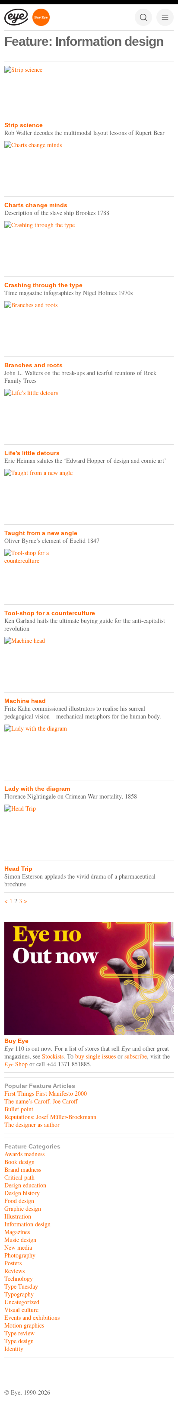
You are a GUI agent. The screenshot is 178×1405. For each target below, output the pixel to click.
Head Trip (18, 868)
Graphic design (22, 1208)
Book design (19, 1162)
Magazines (17, 1232)
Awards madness (24, 1154)
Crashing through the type (43, 285)
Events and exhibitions (32, 1317)
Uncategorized (21, 1302)
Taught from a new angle (40, 532)
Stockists (53, 1056)
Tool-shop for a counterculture (49, 612)
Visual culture (21, 1310)
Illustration (17, 1216)
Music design (20, 1239)
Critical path (19, 1177)
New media (18, 1247)
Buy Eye (16, 1040)
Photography (19, 1255)
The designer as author (32, 1124)
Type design (19, 1341)
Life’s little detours (32, 452)
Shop (16, 1064)
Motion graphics (24, 1325)
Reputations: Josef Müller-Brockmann (50, 1117)
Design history (22, 1193)
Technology (18, 1278)
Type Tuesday (21, 1286)
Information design (27, 1224)
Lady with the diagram (37, 788)
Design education (25, 1185)
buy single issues (95, 1056)
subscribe (135, 1056)
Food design (19, 1200)
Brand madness (22, 1169)
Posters (13, 1263)
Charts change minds (35, 205)
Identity (13, 1348)
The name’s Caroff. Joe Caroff (40, 1101)
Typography (19, 1294)
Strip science (23, 125)
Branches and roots (33, 365)
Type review (19, 1333)
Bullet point (18, 1109)
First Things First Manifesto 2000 (45, 1093)
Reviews (14, 1271)
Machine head (25, 700)
